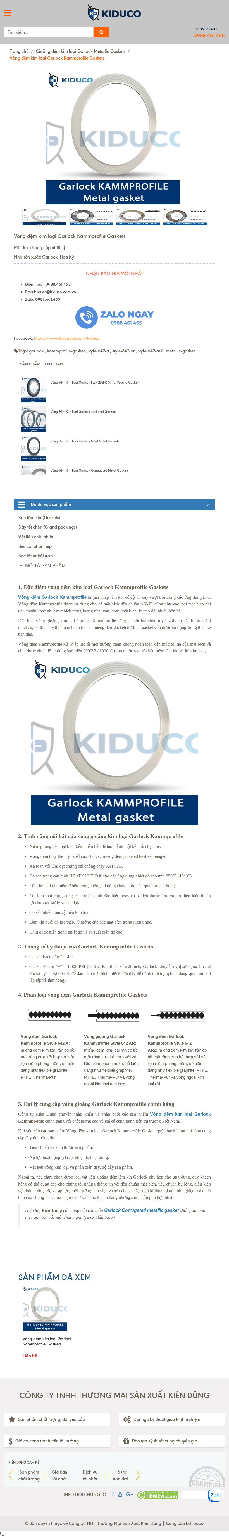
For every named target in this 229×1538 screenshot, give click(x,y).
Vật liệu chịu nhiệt (35, 537)
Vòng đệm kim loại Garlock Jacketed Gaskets (83, 412)
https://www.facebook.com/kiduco (66, 338)
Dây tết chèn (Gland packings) (47, 527)
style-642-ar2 (150, 351)
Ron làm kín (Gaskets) (39, 517)
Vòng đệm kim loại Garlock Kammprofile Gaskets (47, 1341)
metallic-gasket (180, 351)
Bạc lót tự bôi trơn (35, 556)
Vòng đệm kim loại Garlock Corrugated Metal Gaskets (89, 470)
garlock (36, 351)
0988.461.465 (209, 35)
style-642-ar (123, 351)
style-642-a (98, 351)
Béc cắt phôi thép (35, 546)
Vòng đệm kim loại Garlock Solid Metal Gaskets (85, 441)
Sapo (199, 1523)
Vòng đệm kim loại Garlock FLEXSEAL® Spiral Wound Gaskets (95, 382)
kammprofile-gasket (66, 351)
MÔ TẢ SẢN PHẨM (45, 565)
